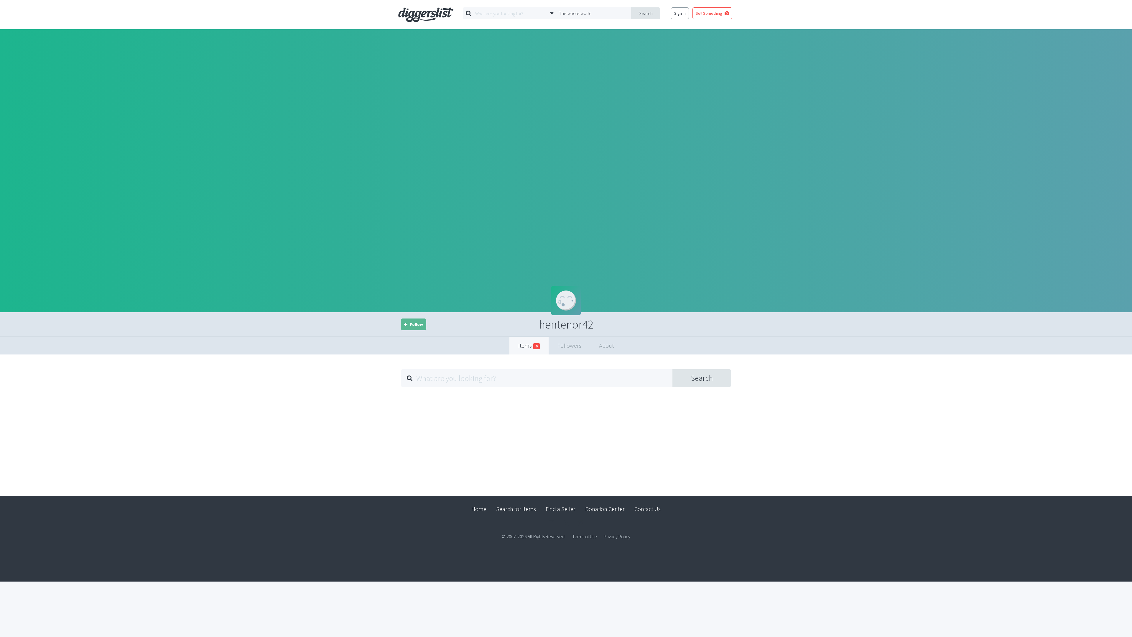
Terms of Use (584, 536)
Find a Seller (560, 509)
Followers (569, 345)
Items (527, 345)
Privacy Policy (617, 536)
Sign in (680, 13)
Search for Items (516, 509)
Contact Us (647, 509)
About (606, 345)
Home (478, 509)
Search (646, 13)
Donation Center (605, 509)
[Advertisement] (566, 437)
